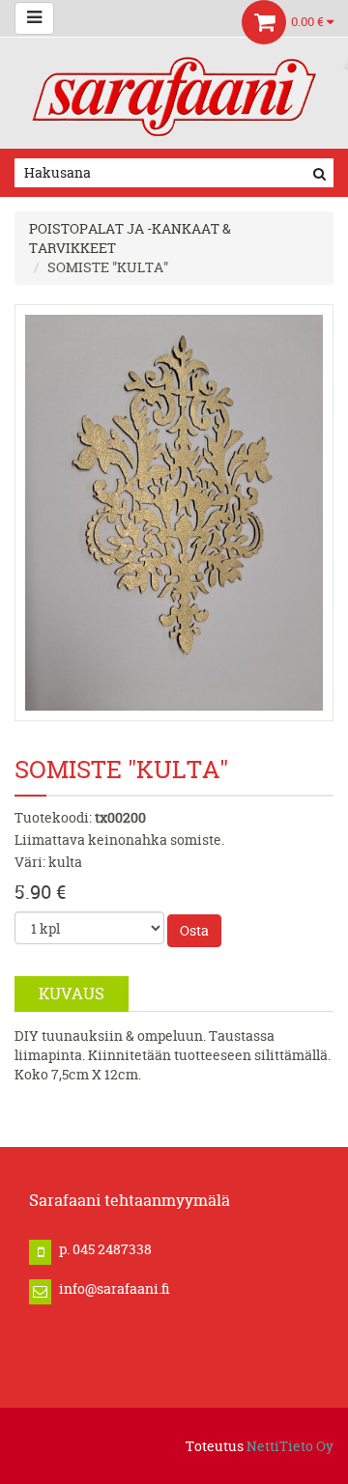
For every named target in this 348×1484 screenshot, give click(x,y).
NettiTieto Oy (290, 1446)
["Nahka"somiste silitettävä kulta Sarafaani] (174, 511)
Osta (194, 930)
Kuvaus (71, 993)
